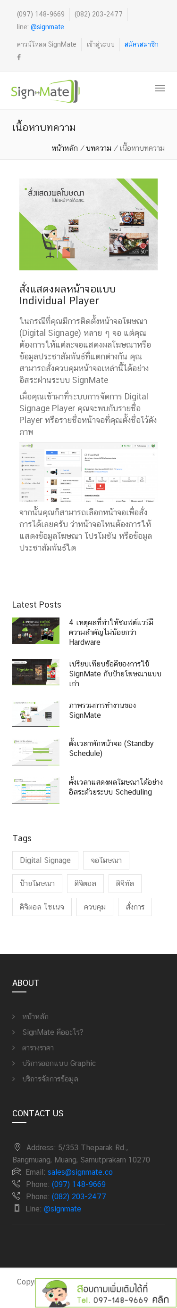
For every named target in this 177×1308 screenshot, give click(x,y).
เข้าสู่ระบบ (100, 44)
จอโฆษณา (106, 860)
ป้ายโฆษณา (37, 883)
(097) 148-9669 (41, 14)
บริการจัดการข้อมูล (49, 1078)
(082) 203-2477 (99, 14)
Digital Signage (45, 860)
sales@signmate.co (80, 1172)
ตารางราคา (37, 1047)
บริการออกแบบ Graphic (58, 1063)
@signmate (47, 27)
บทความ (98, 148)
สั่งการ (135, 906)
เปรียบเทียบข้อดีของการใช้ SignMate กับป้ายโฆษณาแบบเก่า (115, 673)
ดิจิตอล (85, 883)
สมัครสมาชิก (142, 44)
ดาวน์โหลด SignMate (46, 44)
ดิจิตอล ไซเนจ (42, 906)
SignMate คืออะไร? (52, 1032)
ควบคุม (95, 906)
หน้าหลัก (64, 148)
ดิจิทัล (125, 883)
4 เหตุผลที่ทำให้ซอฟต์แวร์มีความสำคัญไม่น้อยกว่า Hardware (111, 632)
